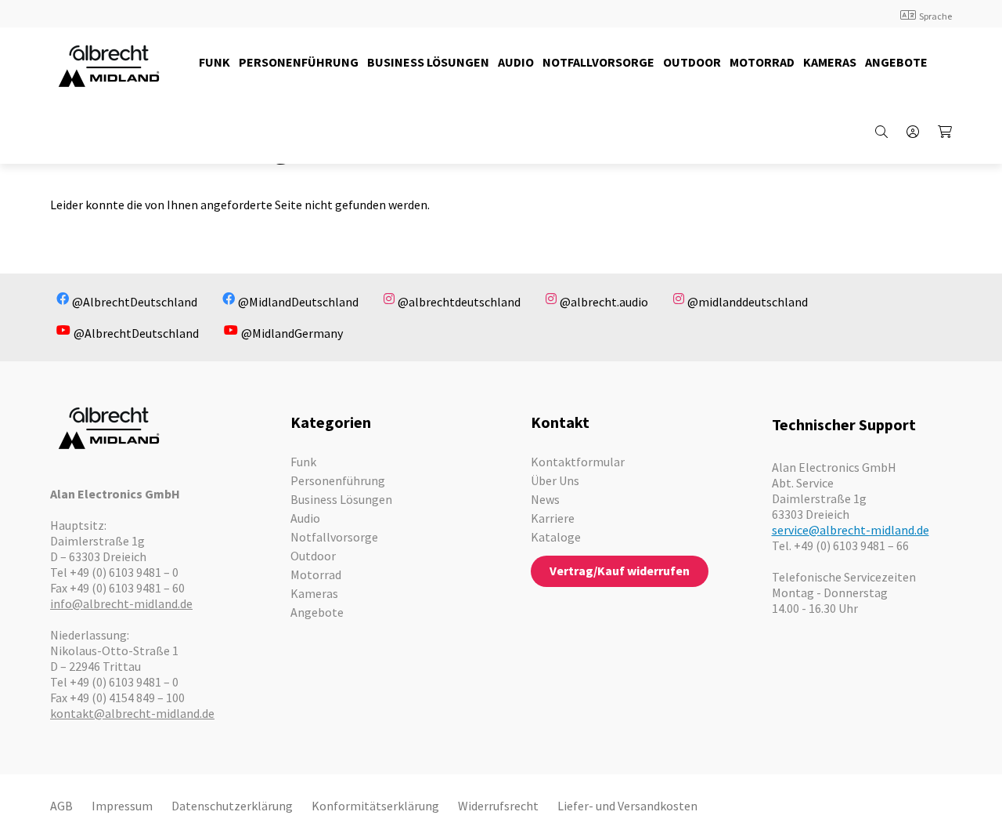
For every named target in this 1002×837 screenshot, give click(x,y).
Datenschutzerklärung (232, 805)
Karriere (553, 518)
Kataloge (556, 537)
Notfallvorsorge (334, 537)
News (545, 499)
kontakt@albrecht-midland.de (132, 713)
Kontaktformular (578, 461)
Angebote (317, 612)
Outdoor (313, 555)
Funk (303, 461)
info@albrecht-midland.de (121, 603)
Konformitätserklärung (375, 805)
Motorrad (315, 574)
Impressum (122, 805)
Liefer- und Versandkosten (627, 805)
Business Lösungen (341, 499)
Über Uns (555, 480)
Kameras (314, 593)
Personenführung (337, 480)
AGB (61, 805)
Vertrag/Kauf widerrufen (620, 570)
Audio (305, 518)
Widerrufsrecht (498, 805)
